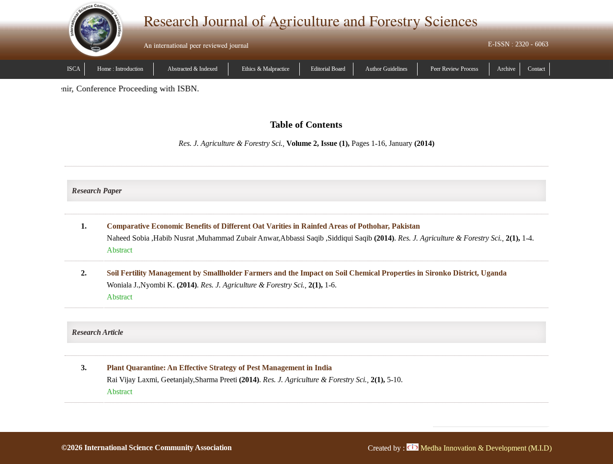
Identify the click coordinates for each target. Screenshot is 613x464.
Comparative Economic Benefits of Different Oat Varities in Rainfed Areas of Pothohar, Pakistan (263, 226)
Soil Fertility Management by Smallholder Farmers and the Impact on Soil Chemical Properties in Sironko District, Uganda (307, 273)
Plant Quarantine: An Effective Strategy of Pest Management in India (219, 368)
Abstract (119, 250)
